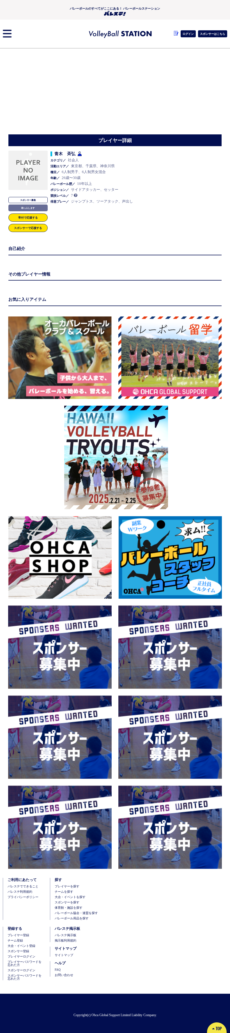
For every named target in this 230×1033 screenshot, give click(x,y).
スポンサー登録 (18, 951)
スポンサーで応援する (28, 227)
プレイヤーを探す (67, 886)
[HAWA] (115, 457)
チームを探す (64, 891)
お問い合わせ (64, 975)
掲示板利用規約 (65, 940)
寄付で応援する (28, 217)
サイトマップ (64, 955)
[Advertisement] (115, 92)
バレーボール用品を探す (72, 918)
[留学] (169, 357)
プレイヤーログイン (21, 956)
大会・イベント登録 (21, 945)
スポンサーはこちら (212, 33)
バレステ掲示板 (65, 935)
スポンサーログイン (21, 970)
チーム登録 (15, 940)
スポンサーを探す (67, 902)
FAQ (58, 969)
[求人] (169, 557)
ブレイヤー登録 (18, 935)
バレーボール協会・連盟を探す (76, 913)
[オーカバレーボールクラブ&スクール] (60, 357)
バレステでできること (23, 886)
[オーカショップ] (60, 557)
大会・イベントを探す (70, 897)
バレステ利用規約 (20, 891)
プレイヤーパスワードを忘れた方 (25, 963)
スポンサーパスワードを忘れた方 (25, 977)
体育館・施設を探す (68, 907)
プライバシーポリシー (23, 897)
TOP (218, 1028)
